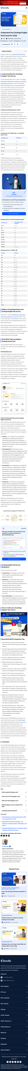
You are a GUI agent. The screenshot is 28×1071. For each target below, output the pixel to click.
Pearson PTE (12, 889)
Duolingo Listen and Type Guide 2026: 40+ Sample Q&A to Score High (14, 945)
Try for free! (22, 3)
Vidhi (4, 38)
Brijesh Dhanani (17, 38)
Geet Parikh (6, 948)
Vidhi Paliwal (5, 846)
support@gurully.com (8, 980)
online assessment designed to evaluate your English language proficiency (13, 81)
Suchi (5, 896)
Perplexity (18, 44)
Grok (15, 44)
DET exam (22, 720)
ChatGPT (12, 44)
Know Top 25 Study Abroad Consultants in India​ (14, 892)
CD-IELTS (4, 887)
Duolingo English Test (7, 29)
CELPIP (8, 887)
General (6, 889)
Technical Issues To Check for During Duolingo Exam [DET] (12, 918)
